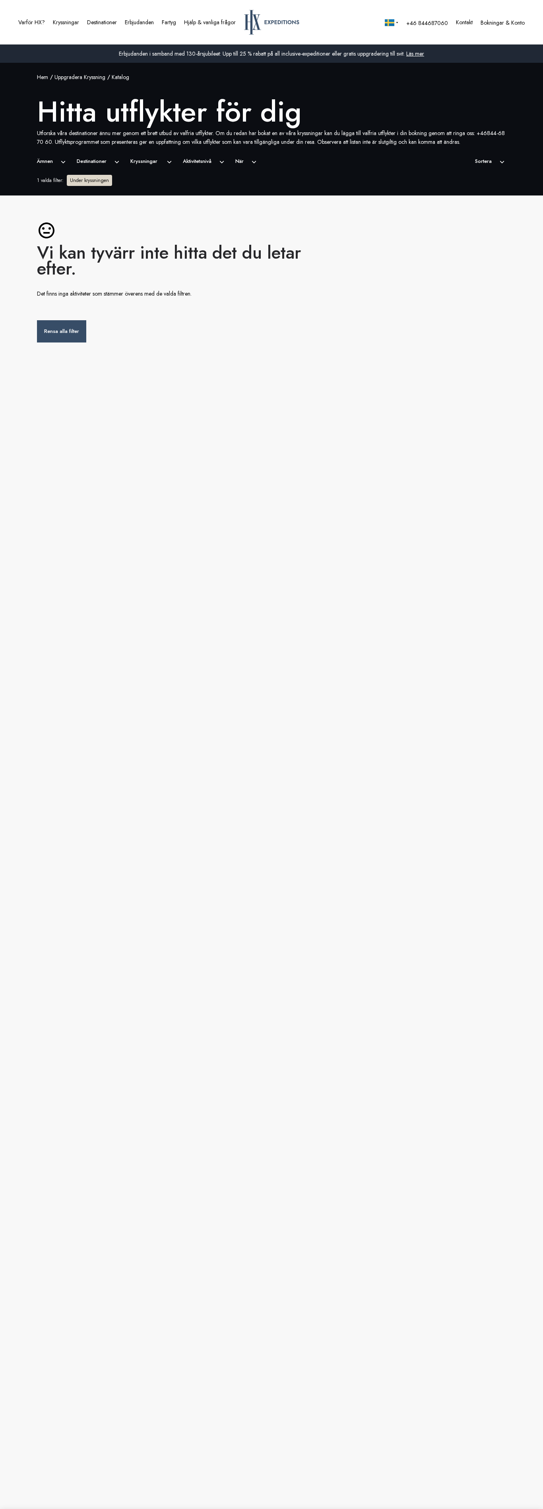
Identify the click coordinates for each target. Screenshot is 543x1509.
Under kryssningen (89, 180)
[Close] (530, 1494)
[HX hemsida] (271, 22)
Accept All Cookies (444, 1494)
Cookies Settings (385, 1494)
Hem (42, 77)
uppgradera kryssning (79, 77)
